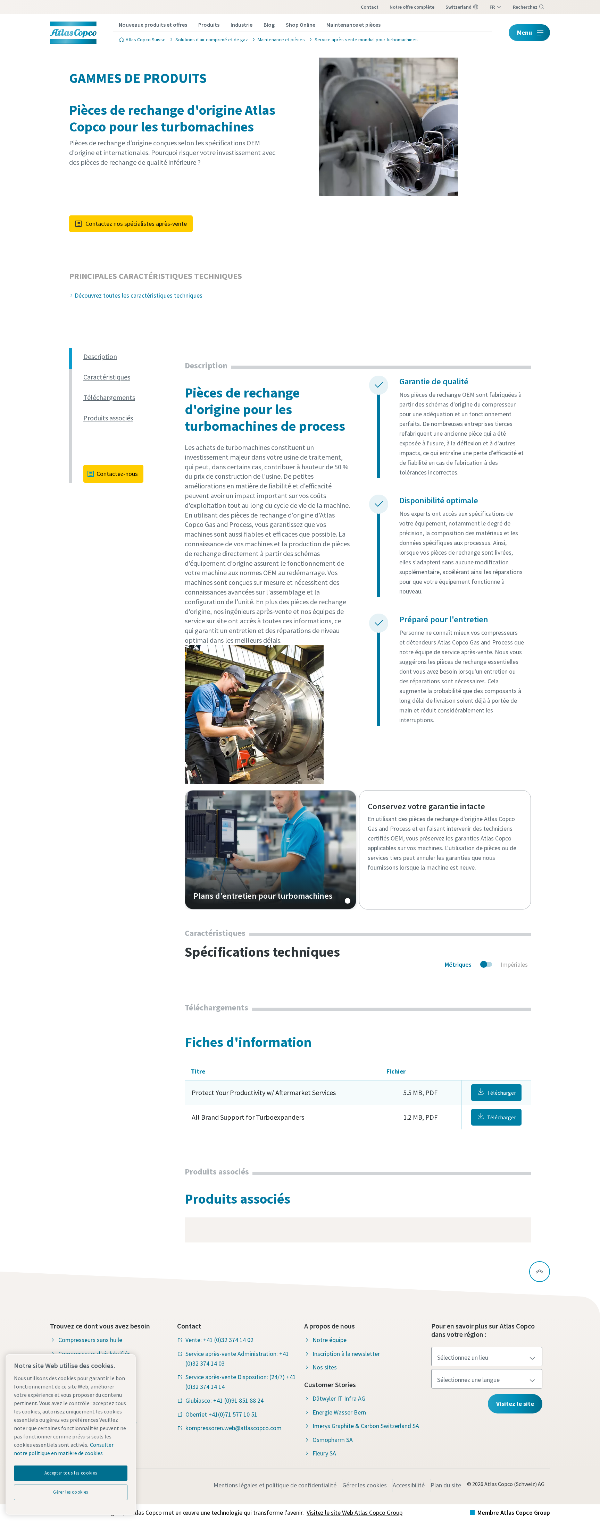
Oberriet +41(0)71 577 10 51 (221, 1414)
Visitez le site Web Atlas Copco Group (354, 1512)
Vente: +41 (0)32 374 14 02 (219, 1340)
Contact (369, 7)
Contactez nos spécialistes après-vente (136, 224)
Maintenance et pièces (353, 24)
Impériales (514, 964)
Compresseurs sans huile (90, 1340)
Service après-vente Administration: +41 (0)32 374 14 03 (237, 1358)
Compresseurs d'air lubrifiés (94, 1354)
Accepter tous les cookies (70, 1473)
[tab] (131, 356)
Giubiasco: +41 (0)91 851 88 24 (224, 1400)
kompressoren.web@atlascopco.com (233, 1428)
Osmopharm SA (332, 1440)
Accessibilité (409, 1485)
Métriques (458, 964)
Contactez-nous (117, 474)
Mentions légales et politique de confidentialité (275, 1485)
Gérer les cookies (364, 1485)
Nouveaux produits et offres (153, 24)
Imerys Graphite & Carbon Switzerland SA (365, 1426)
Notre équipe (329, 1340)
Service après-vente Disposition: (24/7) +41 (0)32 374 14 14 (240, 1382)
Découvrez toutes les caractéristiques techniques (138, 295)
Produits (208, 24)
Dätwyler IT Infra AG (338, 1398)
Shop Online (300, 24)
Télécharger (501, 1092)
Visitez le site (515, 1404)
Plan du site (446, 1485)
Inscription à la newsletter (346, 1354)
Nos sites (324, 1367)
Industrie (241, 24)
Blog (269, 24)
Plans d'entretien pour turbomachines (270, 850)
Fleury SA (324, 1453)
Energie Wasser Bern (339, 1412)
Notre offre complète (412, 7)
